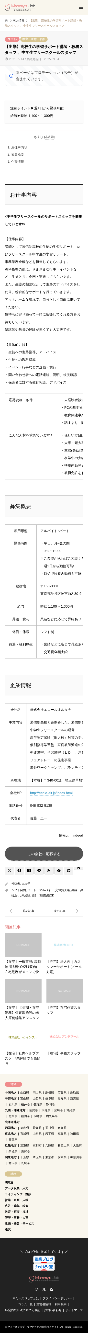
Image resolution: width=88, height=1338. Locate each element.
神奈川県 (76, 1157)
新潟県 (74, 1098)
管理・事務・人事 (16, 1217)
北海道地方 (12, 1122)
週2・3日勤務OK (43, 895)
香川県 (49, 1128)
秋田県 (74, 1133)
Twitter (44, 1289)
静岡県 (50, 1104)
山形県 (37, 1133)
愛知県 (62, 1098)
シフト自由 (18, 890)
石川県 (13, 1104)
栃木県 (62, 1157)
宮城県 (24, 1133)
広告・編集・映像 (16, 1206)
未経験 (26, 895)
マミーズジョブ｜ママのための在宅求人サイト (33, 1327)
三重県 (24, 1145)
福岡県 (25, 1116)
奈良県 (13, 1151)
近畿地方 (11, 1145)
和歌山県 (63, 1145)
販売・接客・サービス (19, 1223)
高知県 (62, 1128)
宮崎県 (58, 1110)
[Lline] (39, 870)
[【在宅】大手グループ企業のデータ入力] (24, 911)
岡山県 (37, 1092)
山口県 (24, 1092)
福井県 (25, 1104)
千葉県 (24, 1157)
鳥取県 (74, 1092)
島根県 (49, 1092)
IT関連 (9, 1182)
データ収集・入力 (16, 1188)
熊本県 (13, 1116)
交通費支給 (62, 890)
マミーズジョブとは (25, 1298)
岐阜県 (49, 1098)
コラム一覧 (25, 1304)
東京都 (12, 39)
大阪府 (77, 1145)
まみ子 (26, 883)
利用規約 (60, 1304)
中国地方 (11, 1092)
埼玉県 (37, 1157)
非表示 (49, 137)
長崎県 (37, 1116)
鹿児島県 (52, 1116)
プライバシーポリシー (57, 1298)
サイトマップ (74, 1310)
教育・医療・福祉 (34, 39)
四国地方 (11, 1128)
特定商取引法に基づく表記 (22, 1310)
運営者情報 (43, 1304)
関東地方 (11, 1157)
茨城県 (25, 1163)
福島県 (62, 1133)
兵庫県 (49, 1145)
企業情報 (16, 161)
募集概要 (16, 154)
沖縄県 (70, 1110)
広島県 (62, 1092)
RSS (51, 1289)
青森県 (13, 1139)
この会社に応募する (44, 854)
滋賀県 (25, 1151)
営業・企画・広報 (16, 1200)
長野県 (37, 1104)
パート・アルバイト (40, 890)
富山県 (24, 1098)
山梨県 (37, 1098)
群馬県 (13, 1163)
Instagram (36, 1289)
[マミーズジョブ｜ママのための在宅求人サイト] (20, 7)
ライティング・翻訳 (18, 1194)
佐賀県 (33, 1110)
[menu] (80, 7)
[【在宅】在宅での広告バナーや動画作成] (63, 911)
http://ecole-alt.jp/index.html (51, 793)
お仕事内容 (17, 147)
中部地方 (11, 1098)
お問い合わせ (53, 1310)
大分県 (46, 1110)
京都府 (37, 1145)
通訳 (8, 1229)
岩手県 (49, 1133)
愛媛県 (37, 1128)
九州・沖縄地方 (15, 1110)
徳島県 (24, 1128)
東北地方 (11, 1133)
